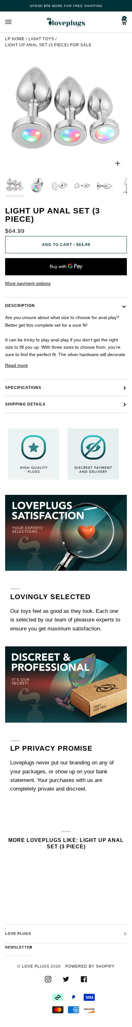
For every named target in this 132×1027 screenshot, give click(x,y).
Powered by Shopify (90, 966)
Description (20, 305)
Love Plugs (35, 966)
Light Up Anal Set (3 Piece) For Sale (48, 45)
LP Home (15, 39)
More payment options (28, 283)
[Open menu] (14, 22)
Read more (16, 365)
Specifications (23, 387)
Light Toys (41, 39)
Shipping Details (25, 404)
